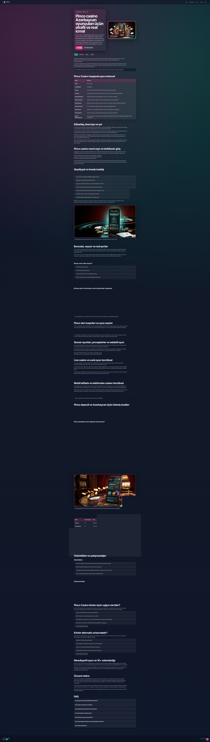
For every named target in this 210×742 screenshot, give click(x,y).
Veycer (87, 54)
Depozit (92, 54)
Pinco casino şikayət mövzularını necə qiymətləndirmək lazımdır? (89, 721)
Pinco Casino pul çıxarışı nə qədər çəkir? (84, 717)
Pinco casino (76, 151)
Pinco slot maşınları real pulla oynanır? (83, 713)
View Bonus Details (88, 47)
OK (6, 739)
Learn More (79, 47)
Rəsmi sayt (81, 54)
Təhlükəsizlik (191, 2)
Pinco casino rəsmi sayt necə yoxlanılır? (84, 704)
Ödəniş (201, 2)
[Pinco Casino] (7, 2)
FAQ (205, 2)
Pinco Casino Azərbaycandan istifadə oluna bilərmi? (86, 700)
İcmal (186, 2)
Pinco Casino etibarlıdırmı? (81, 725)
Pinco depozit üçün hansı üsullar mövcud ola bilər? (86, 709)
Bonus (197, 2)
